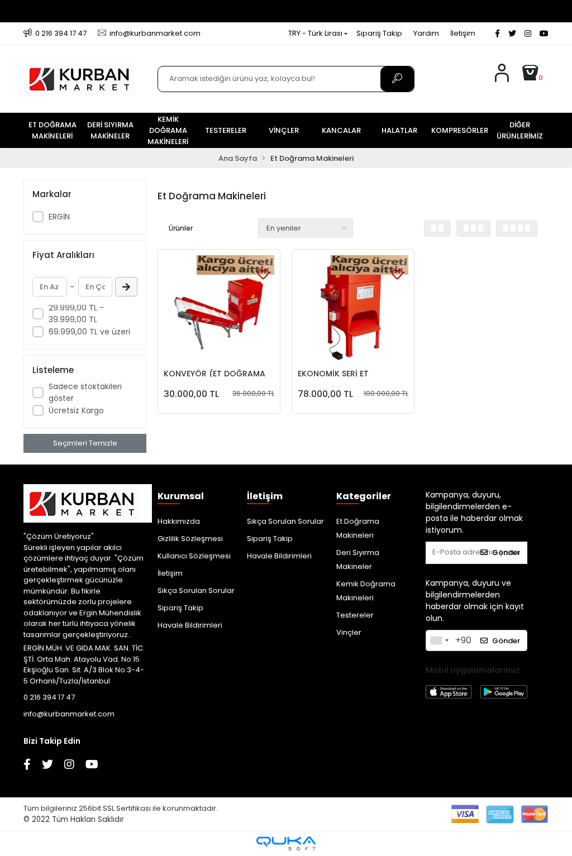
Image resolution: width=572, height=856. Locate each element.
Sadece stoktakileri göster (85, 392)
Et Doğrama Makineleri (357, 528)
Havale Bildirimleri (190, 625)
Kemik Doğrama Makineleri (365, 590)
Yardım (426, 33)
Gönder (506, 552)
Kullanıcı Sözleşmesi (194, 556)
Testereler (355, 615)
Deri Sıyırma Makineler (357, 559)
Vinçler (348, 632)
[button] (535, 78)
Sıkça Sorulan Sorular (196, 590)
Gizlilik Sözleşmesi (190, 538)
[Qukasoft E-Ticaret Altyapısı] (286, 843)
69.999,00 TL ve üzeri (89, 331)
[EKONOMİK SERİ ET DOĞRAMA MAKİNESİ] (353, 310)
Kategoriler (347, 496)
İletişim (462, 33)
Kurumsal (169, 496)
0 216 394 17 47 (49, 697)
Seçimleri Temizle (85, 443)
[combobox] (439, 640)
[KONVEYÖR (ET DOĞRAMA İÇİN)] (219, 310)
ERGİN (59, 216)
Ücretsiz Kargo (76, 410)
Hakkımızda (179, 521)
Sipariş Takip (379, 33)
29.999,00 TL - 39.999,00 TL (76, 313)
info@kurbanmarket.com (69, 714)
